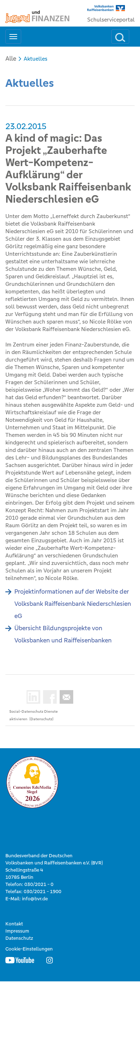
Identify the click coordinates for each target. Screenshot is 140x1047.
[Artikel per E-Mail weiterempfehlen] (65, 697)
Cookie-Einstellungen (29, 949)
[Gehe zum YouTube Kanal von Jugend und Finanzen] (19, 959)
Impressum (17, 931)
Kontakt (14, 924)
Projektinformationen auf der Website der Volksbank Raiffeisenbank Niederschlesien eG (72, 604)
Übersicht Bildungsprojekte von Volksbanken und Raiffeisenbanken (63, 634)
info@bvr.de (35, 899)
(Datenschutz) (41, 719)
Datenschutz (19, 938)
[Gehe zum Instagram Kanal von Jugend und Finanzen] (49, 959)
